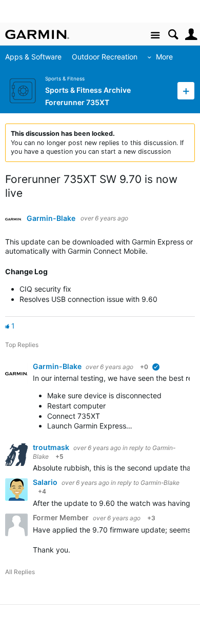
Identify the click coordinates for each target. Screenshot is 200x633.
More (164, 56)
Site (155, 36)
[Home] (37, 34)
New (185, 90)
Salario (46, 482)
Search (173, 35)
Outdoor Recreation (104, 56)
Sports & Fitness (65, 78)
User (191, 35)
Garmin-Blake (51, 218)
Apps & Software (33, 56)
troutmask (52, 447)
